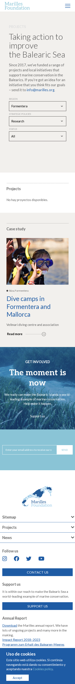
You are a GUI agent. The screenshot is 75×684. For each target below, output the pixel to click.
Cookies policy (43, 669)
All (13, 136)
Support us (37, 416)
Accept (17, 678)
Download (9, 625)
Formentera (19, 106)
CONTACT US (37, 572)
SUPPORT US (38, 606)
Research (17, 121)
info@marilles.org (40, 90)
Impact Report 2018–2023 (21, 640)
